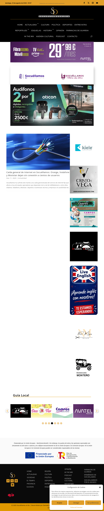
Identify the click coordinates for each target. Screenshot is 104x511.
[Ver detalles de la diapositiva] (22, 411)
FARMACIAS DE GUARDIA (77, 30)
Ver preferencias (93, 503)
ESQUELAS (36, 30)
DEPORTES (67, 25)
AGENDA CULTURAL (45, 36)
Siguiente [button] (97, 411)
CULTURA (45, 25)
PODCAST (60, 36)
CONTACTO (72, 36)
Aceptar (59, 503)
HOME (20, 25)
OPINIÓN (60, 30)
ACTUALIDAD (31, 25)
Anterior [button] (7, 411)
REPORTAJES (21, 30)
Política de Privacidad (76, 507)
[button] (100, 487)
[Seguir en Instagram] (93, 3)
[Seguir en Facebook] (84, 3)
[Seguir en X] (88, 3)
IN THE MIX (29, 36)
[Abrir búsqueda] (87, 36)
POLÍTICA (56, 25)
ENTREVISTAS (81, 25)
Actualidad (22, 178)
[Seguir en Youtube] (97, 3)
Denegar (76, 503)
